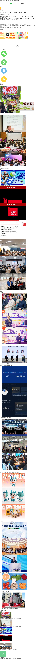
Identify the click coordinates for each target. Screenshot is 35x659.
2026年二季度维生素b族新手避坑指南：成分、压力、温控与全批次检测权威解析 (12, 590)
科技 (17, 0)
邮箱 (18, 0)
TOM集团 (1, 657)
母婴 (8, 0)
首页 (0, 0)
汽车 (15, 0)
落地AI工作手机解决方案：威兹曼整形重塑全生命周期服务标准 (10, 608)
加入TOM (6, 657)
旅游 (6, 0)
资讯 (2, 0)
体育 (4, 0)
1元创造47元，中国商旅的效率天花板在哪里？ (6, 365)
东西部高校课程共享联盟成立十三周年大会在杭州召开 (7, 521)
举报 (0, 41)
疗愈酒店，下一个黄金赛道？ (5, 363)
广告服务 (4, 657)
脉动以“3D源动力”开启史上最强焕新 (5, 168)
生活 (7, 0)
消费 (14, 0)
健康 (12, 0)
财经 (11, 0)
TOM (0, 169)
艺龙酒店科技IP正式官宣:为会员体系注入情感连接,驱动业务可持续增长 (9, 472)
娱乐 (3, 0)
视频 (10, 0)
